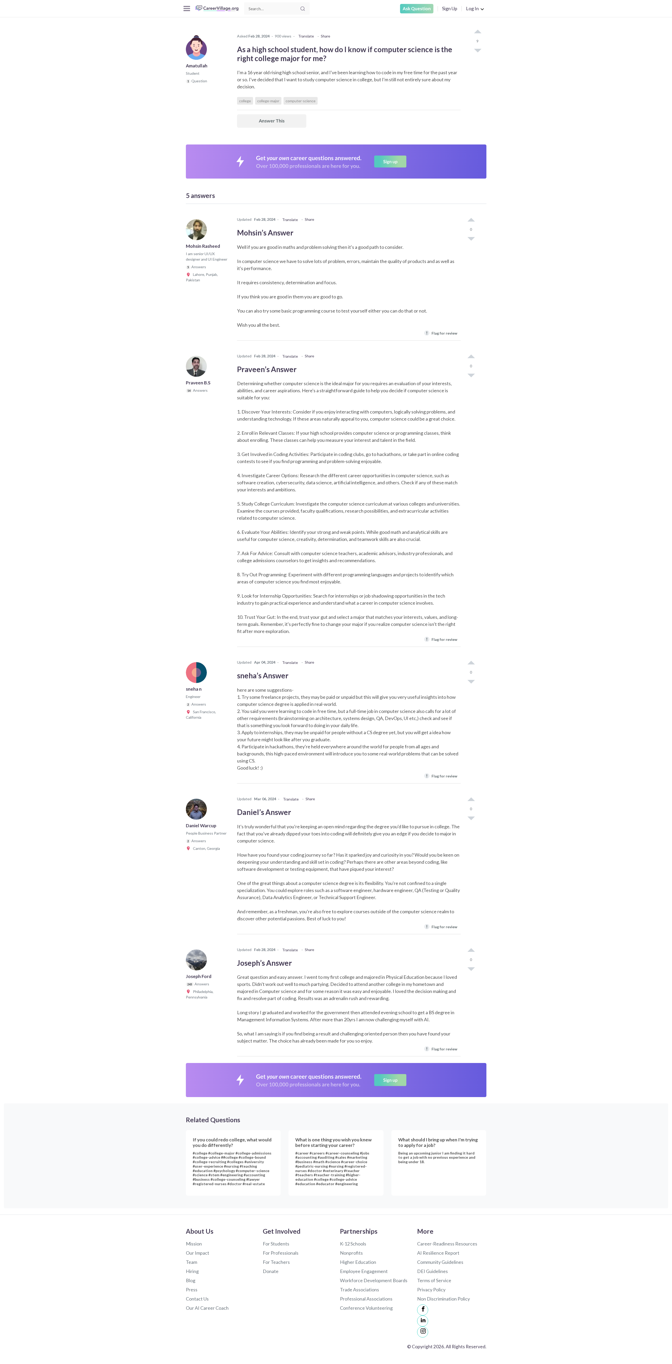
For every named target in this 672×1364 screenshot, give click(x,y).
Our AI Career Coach (207, 1308)
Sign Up (449, 8)
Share (325, 36)
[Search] (302, 9)
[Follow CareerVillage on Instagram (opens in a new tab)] (422, 1332)
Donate (271, 1271)
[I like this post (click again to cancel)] (477, 32)
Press (191, 1289)
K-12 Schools (353, 1244)
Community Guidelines (440, 1262)
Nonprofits (351, 1253)
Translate (306, 36)
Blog (190, 1280)
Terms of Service (434, 1280)
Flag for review (441, 333)
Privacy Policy (431, 1289)
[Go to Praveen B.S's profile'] (197, 368)
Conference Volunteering (366, 1308)
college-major (268, 101)
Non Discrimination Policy (443, 1299)
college (245, 101)
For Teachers (276, 1262)
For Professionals (280, 1253)
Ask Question (417, 8)
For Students (276, 1244)
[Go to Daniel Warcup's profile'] (197, 811)
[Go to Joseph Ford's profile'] (197, 961)
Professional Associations (366, 1299)
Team (191, 1262)
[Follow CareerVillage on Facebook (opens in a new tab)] (422, 1309)
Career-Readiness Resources (447, 1244)
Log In (472, 8)
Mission (194, 1244)
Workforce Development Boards (373, 1280)
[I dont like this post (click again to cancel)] (477, 50)
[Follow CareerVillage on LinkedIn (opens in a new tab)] (422, 1321)
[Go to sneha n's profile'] (197, 674)
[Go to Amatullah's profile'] (197, 51)
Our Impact (197, 1253)
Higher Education (358, 1262)
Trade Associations (359, 1289)
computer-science (301, 101)
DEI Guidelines (432, 1271)
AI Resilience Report (438, 1253)
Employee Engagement (364, 1271)
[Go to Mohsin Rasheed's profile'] (197, 231)
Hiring (192, 1271)
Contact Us (197, 1299)
